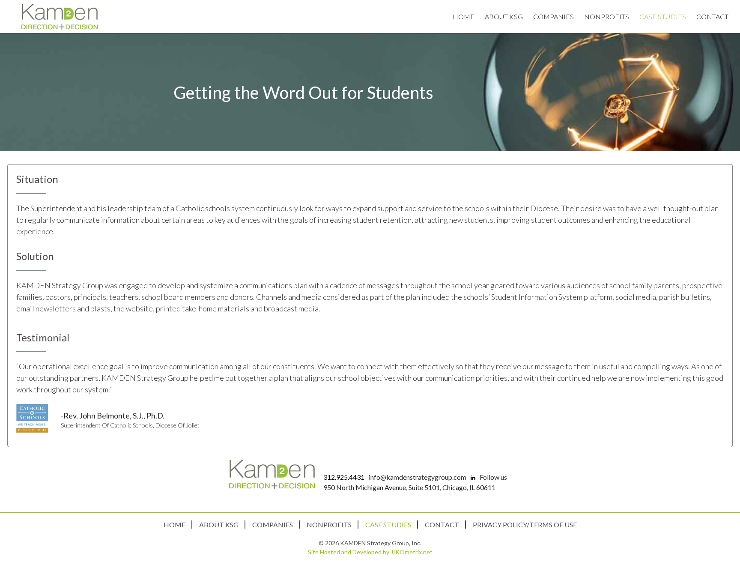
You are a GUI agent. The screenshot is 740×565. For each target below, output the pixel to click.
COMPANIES (553, 16)
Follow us (492, 477)
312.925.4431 (343, 477)
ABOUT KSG (504, 16)
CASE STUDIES (662, 16)
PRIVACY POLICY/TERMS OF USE (525, 524)
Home (463, 16)
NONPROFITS (606, 16)
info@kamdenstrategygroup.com (417, 477)
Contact (712, 16)
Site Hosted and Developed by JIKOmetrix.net (370, 552)
